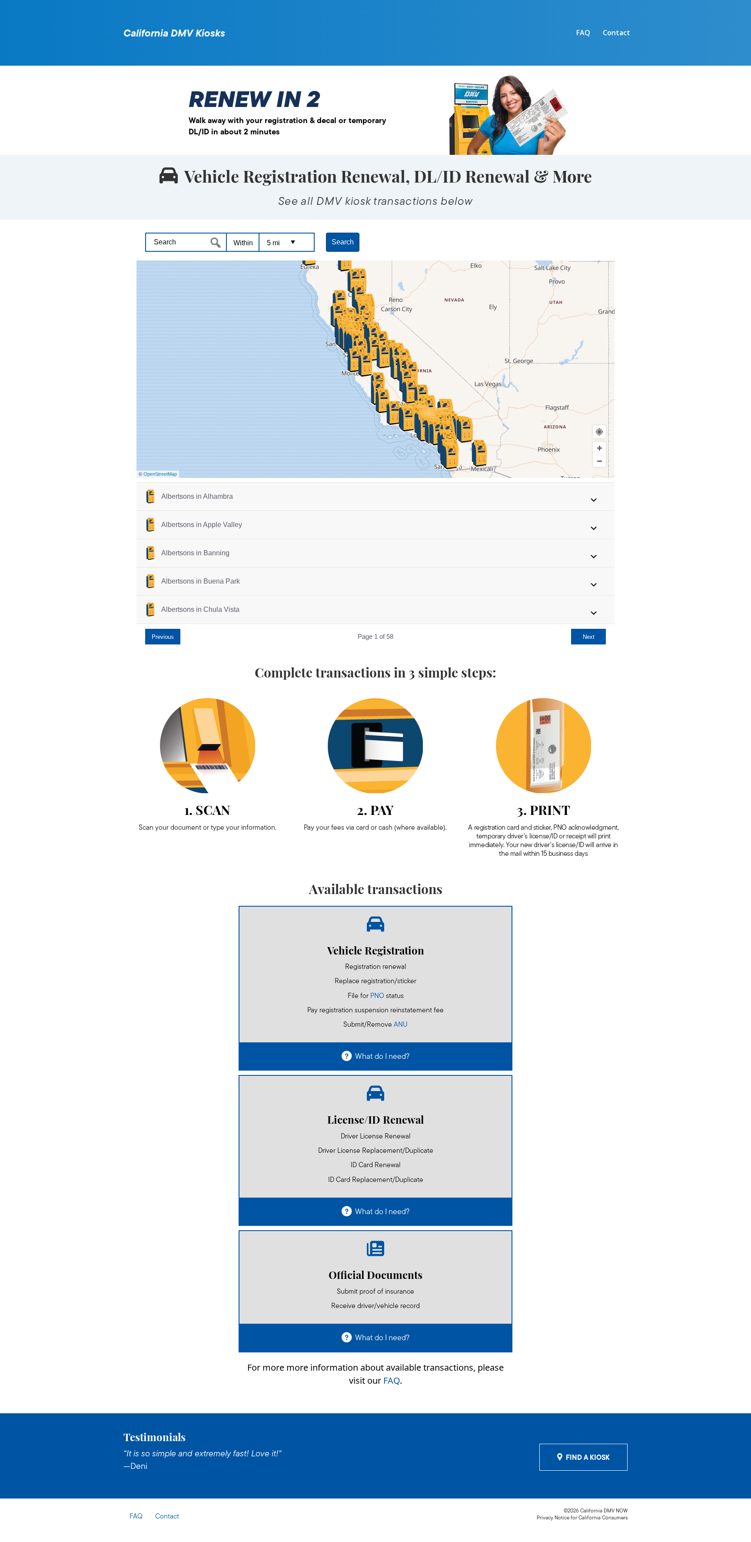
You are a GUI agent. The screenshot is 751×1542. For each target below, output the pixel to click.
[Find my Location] (599, 431)
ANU (401, 1024)
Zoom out (599, 461)
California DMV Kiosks (174, 32)
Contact (616, 32)
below (457, 201)
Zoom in (599, 448)
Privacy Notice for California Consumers (582, 1517)
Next (589, 637)
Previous (163, 637)
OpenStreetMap (160, 474)
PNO (377, 996)
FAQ (583, 32)
